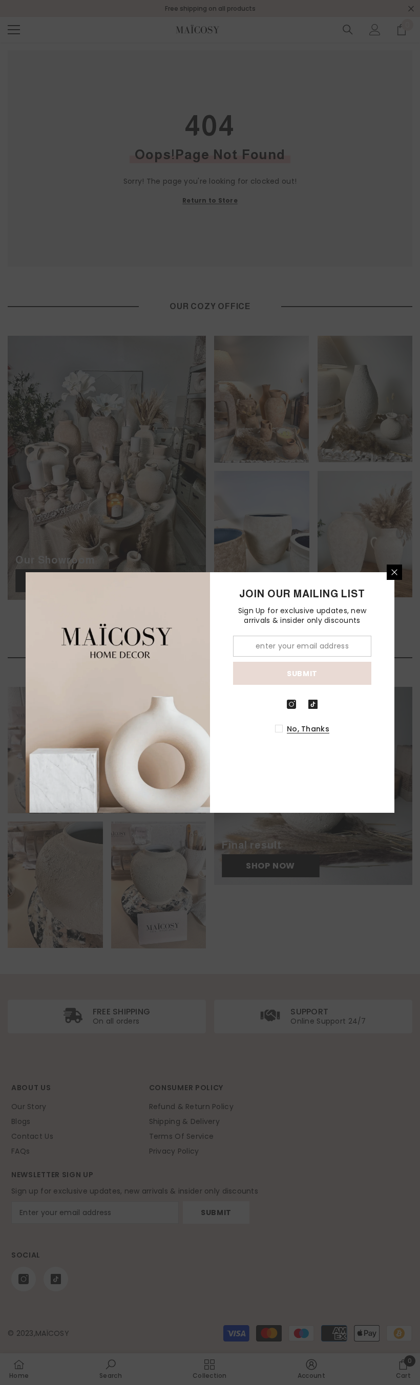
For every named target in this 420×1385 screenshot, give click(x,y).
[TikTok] (313, 704)
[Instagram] (291, 704)
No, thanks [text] (308, 729)
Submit (302, 673)
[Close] (394, 572)
